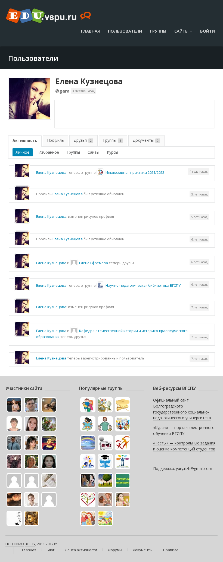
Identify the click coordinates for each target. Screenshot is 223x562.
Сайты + (183, 31)
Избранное (48, 152)
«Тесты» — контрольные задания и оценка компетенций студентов (184, 446)
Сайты (93, 152)
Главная (90, 31)
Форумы (115, 549)
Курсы (112, 152)
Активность (25, 140)
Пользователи (125, 31)
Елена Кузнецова (89, 81)
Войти (207, 31)
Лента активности (81, 549)
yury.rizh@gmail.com (194, 468)
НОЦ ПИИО (14, 543)
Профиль (55, 140)
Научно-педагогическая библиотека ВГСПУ (143, 285)
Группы (158, 31)
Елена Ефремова (93, 262)
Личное (22, 152)
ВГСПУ (30, 543)
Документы (146, 140)
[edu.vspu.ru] (49, 16)
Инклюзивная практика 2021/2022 (135, 172)
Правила (170, 549)
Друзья (83, 140)
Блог (50, 549)
